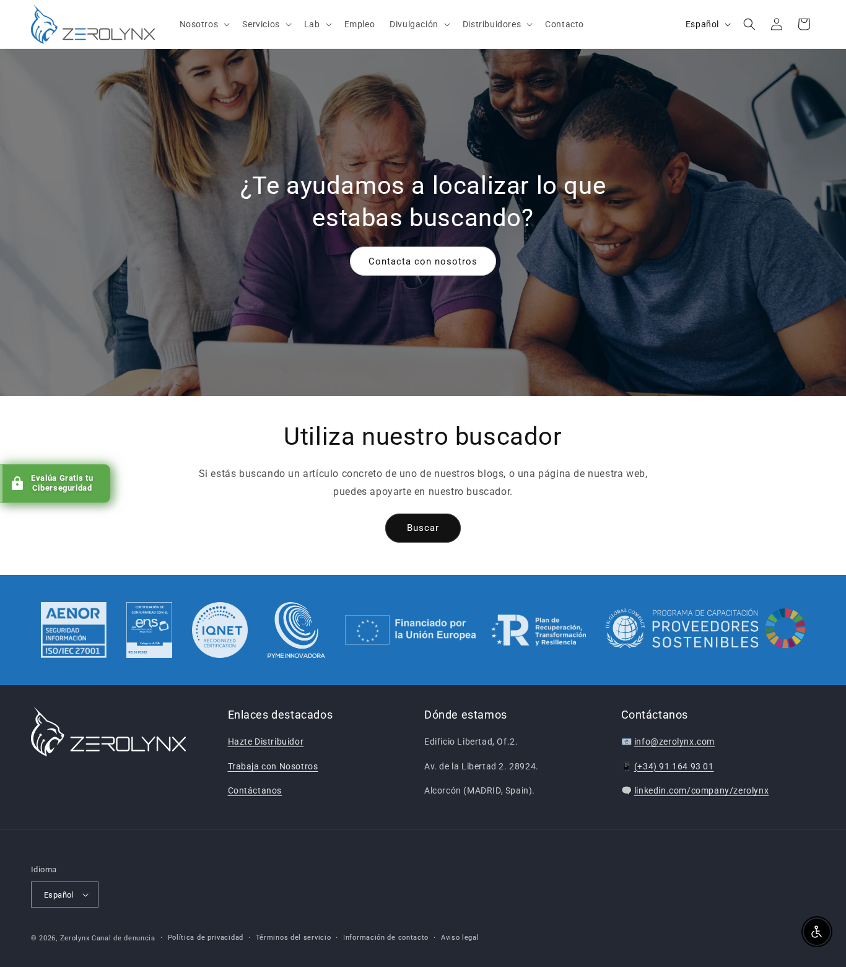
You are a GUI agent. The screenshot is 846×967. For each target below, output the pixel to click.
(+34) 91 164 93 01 (674, 766)
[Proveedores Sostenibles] (706, 630)
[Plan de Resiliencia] (465, 630)
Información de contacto (386, 938)
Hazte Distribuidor (266, 741)
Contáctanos (255, 790)
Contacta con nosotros (423, 260)
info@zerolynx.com (674, 741)
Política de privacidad (205, 938)
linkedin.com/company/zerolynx (701, 790)
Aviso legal (460, 938)
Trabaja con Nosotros (273, 766)
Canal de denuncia (123, 938)
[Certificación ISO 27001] (74, 630)
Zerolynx (75, 938)
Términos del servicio (293, 938)
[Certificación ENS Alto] (149, 630)
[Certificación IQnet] (220, 630)
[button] (203, 24)
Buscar (423, 527)
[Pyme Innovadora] (296, 630)
